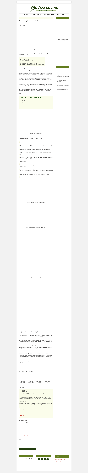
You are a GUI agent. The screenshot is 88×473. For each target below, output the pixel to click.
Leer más (66, 41)
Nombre (20, 439)
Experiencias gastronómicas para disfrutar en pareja (62, 90)
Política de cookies (58, 461)
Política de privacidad (58, 464)
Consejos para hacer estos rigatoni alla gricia (29, 63)
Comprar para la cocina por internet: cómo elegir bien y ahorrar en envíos (63, 76)
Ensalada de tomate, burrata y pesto (63, 85)
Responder (22, 415)
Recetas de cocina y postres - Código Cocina (44, 9)
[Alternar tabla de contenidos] (43, 58)
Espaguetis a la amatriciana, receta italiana (22, 381)
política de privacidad (26, 435)
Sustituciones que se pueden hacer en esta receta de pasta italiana (32, 64)
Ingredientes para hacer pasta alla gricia (26, 60)
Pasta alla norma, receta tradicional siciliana (39, 381)
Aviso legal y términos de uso (60, 459)
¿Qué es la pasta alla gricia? (24, 59)
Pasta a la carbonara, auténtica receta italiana (31, 382)
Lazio (40, 70)
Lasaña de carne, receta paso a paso (47, 381)
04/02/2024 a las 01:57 (25, 391)
